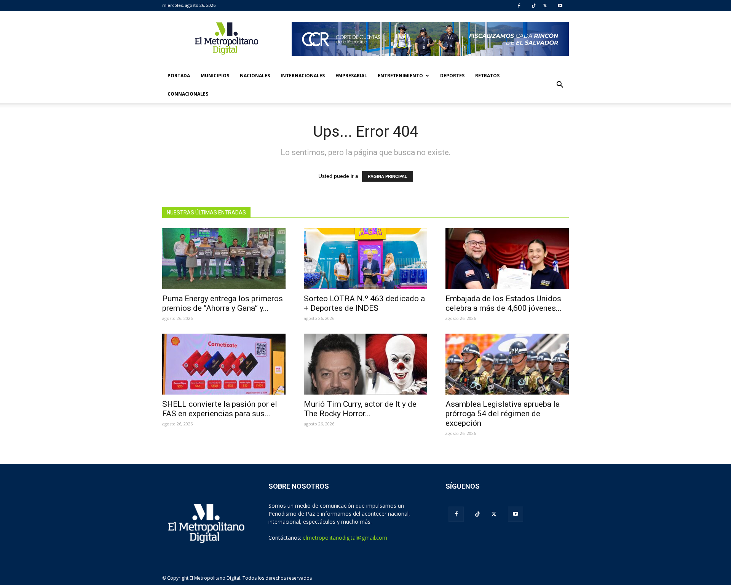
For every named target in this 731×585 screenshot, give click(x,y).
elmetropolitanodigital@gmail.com (345, 537)
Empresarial (351, 75)
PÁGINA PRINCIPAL (387, 176)
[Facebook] (519, 5)
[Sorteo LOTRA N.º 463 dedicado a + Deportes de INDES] (365, 258)
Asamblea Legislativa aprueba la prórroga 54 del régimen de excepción (502, 414)
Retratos (487, 75)
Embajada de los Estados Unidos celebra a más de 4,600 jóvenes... (503, 303)
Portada (179, 75)
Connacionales (188, 94)
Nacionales (255, 75)
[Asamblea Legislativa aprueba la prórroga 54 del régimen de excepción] (507, 364)
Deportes (452, 75)
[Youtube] (560, 5)
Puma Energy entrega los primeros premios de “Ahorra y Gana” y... (222, 303)
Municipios (215, 75)
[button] (560, 85)
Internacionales (303, 75)
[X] (545, 5)
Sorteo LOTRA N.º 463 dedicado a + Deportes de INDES (364, 303)
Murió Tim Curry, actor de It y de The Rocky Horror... (360, 409)
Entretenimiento (400, 75)
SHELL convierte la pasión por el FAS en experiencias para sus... (219, 409)
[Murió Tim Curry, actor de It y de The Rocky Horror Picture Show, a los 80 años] (365, 364)
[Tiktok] (534, 5)
